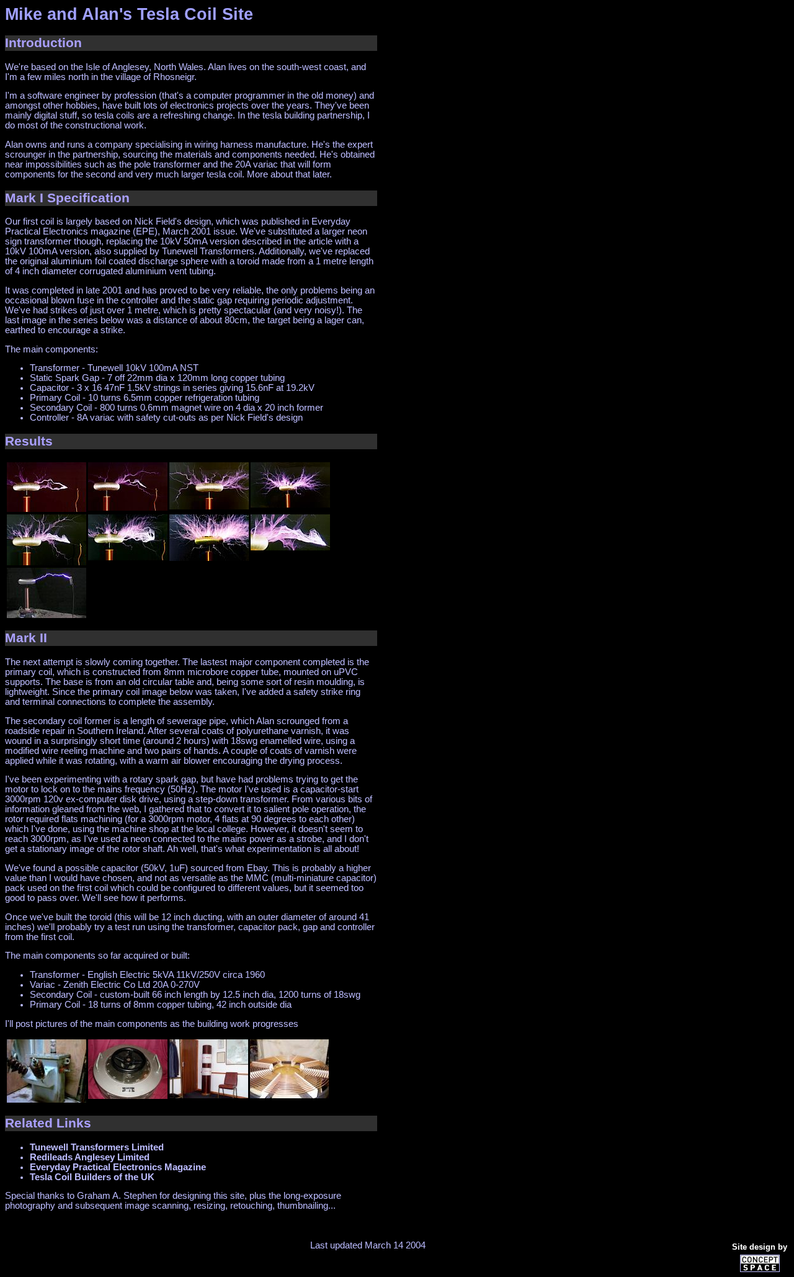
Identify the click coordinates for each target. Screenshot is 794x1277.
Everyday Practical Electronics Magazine (118, 1167)
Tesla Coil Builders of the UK (92, 1177)
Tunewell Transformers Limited (97, 1147)
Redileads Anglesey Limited (89, 1157)
